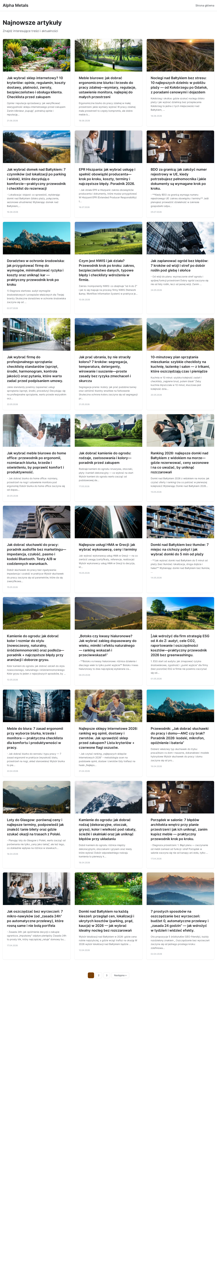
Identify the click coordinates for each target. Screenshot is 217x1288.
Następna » (120, 975)
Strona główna (204, 5)
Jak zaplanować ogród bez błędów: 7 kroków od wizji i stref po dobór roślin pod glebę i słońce (179, 265)
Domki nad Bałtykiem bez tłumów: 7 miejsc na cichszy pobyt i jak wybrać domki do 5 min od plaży (180, 549)
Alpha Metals (15, 5)
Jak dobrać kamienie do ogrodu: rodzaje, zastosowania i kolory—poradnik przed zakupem (105, 458)
